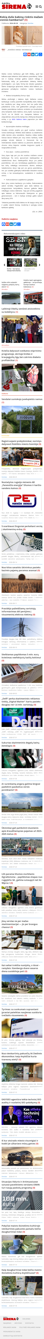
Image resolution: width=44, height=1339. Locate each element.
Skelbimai (26, 1319)
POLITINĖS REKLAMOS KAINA (29, 1327)
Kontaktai (29, 1323)
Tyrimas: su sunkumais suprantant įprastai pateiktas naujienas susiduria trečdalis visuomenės (22, 1012)
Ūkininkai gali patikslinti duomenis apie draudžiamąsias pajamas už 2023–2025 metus (22, 830)
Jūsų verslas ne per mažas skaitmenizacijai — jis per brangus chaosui (20, 924)
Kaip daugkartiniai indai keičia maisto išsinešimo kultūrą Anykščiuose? (22, 1271)
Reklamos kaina (9, 1327)
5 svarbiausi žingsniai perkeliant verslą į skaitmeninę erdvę (22, 528)
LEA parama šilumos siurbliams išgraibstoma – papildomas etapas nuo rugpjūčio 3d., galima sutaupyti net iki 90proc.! (22, 879)
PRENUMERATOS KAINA (11, 1332)
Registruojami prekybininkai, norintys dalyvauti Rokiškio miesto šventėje (21, 443)
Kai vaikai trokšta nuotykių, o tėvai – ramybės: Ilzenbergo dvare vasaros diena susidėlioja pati (21, 968)
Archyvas (18, 1323)
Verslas (4, 477)
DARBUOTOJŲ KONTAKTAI (12, 1336)
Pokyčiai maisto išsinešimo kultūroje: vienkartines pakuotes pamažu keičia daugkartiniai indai (21, 1228)
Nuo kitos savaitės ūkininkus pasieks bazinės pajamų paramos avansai (21, 569)
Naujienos (7, 1323)
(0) (26, 19)
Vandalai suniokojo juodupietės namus (22, 399)
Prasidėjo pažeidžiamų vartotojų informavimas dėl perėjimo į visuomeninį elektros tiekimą (19, 611)
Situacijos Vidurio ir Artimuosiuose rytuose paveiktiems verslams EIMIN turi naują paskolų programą (21, 1184)
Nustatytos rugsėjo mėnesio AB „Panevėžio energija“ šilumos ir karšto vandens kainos (21, 485)
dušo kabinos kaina (19, 119)
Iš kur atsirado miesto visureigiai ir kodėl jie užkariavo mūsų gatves (20, 1142)
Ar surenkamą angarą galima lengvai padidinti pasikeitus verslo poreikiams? (21, 786)
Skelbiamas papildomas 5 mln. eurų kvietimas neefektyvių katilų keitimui (21, 656)
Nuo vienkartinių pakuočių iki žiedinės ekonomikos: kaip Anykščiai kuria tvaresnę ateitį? (22, 1056)
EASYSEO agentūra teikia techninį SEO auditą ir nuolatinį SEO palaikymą (21, 1101)
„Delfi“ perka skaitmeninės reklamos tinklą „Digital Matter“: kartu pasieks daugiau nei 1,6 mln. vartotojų (21, 701)
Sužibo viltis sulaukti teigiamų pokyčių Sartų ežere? (10, 284)
